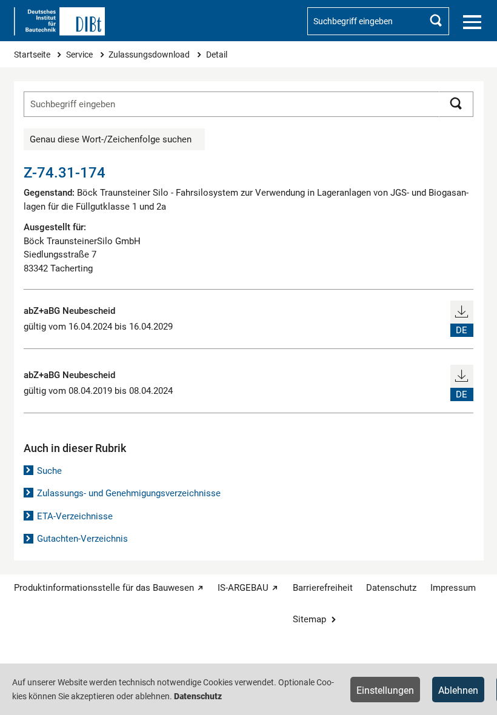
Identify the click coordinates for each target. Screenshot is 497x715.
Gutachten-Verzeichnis (82, 538)
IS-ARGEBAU (243, 587)
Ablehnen (458, 690)
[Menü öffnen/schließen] (472, 22)
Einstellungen (385, 690)
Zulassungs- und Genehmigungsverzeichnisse (129, 493)
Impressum (453, 587)
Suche (49, 470)
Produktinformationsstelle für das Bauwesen (104, 587)
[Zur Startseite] (59, 21)
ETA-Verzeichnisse (75, 516)
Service (80, 54)
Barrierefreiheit (323, 587)
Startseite (33, 54)
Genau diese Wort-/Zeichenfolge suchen (111, 139)
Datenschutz (391, 587)
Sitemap (309, 619)
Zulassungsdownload (150, 54)
